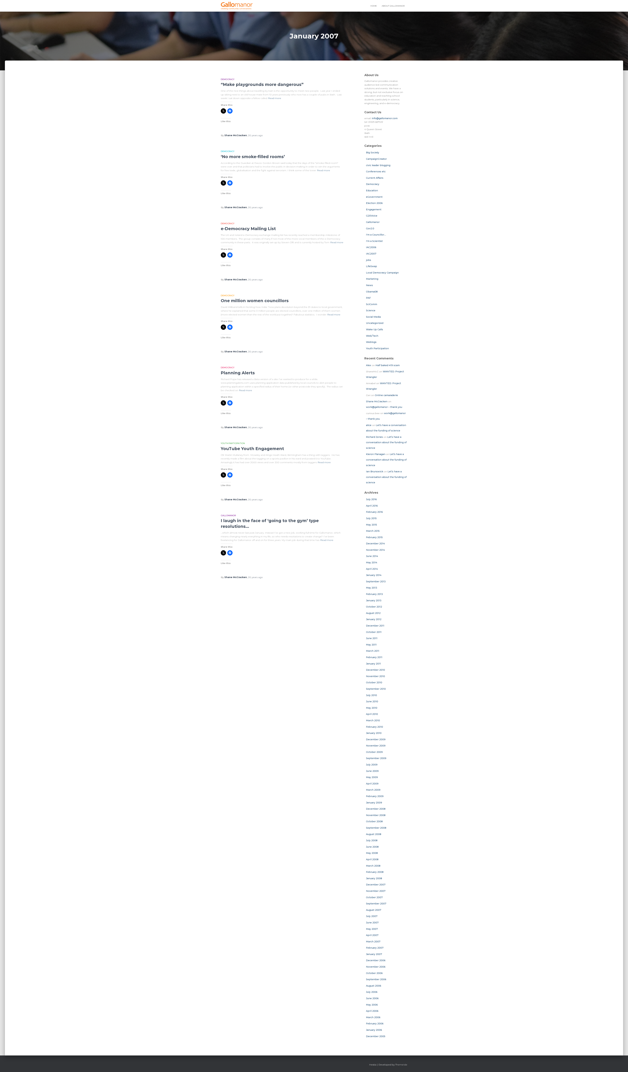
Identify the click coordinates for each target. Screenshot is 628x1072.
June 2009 (372, 771)
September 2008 (376, 827)
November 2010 (375, 676)
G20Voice (371, 215)
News (369, 285)
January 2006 (374, 1029)
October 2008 (374, 821)
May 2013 (371, 587)
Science (370, 310)
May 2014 (371, 562)
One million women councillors (255, 300)
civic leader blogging (378, 165)
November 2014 (375, 549)
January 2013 (373, 600)
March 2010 (373, 720)
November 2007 (375, 891)
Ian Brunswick (374, 471)
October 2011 (374, 632)
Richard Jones (374, 437)
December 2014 (375, 543)
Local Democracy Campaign (382, 272)
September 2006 (376, 979)
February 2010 (374, 726)
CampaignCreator (376, 158)
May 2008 (372, 853)
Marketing (372, 278)
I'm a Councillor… (376, 234)
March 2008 (373, 865)
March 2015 (373, 530)
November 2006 (375, 966)
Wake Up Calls (374, 329)
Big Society (372, 152)
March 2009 (373, 789)
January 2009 (374, 802)
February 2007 (375, 947)
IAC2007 (371, 253)
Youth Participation (233, 443)
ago (255, 135)
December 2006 (375, 960)
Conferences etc (376, 171)
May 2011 (371, 644)
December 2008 (375, 808)
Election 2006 (374, 203)
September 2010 (376, 688)
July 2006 (371, 991)
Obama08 (372, 291)
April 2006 (372, 1010)
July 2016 (371, 499)
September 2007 (376, 903)
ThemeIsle (401, 1064)
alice (368, 425)
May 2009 (372, 777)
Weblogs (371, 342)
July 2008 (371, 840)
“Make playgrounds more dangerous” (262, 84)
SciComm (371, 304)
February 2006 (375, 1023)
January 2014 (373, 575)
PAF (368, 297)
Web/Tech (372, 335)
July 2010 (371, 695)
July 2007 (371, 916)
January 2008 (374, 878)
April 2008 (372, 859)
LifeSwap (371, 266)
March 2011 (372, 650)
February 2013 (374, 594)
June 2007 (372, 922)
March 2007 (373, 941)
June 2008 (372, 846)
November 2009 (375, 745)
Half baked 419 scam (387, 365)
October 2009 (374, 752)
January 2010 (374, 733)
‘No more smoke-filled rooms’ (253, 156)
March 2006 (373, 1017)
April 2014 (372, 568)
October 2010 (374, 682)
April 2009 (372, 783)
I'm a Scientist (374, 241)
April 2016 (372, 505)
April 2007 (372, 935)
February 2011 (374, 657)
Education (372, 190)
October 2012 (374, 606)
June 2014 (372, 556)
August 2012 (373, 613)
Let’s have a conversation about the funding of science (386, 442)
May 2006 (372, 1004)
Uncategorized (374, 323)
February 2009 (375, 796)
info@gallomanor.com (385, 118)
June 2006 (372, 998)
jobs (368, 260)
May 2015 (371, 524)
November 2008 (375, 815)
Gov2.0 (370, 228)
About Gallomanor (393, 6)
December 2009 (375, 739)
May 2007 (372, 928)
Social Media (373, 316)
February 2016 (374, 511)
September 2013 (376, 581)
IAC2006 (371, 247)
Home (373, 6)
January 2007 (374, 954)
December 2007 (375, 884)
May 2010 (371, 707)
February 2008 (375, 872)
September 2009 (376, 758)
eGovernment (374, 196)
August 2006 (373, 985)
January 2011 (373, 663)
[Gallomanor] (236, 6)
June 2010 (372, 701)
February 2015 (374, 537)
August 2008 (373, 834)
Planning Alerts (238, 372)
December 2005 (375, 1036)
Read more (274, 98)
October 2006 (374, 973)
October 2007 (374, 897)
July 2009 (371, 764)
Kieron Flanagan (375, 454)
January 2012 (373, 619)
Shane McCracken (376, 401)
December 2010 (375, 669)
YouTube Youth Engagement (252, 448)
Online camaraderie (386, 395)
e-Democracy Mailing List (248, 228)
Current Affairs (374, 177)
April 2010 (372, 714)
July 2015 (371, 518)
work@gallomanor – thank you (384, 407)
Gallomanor (228, 515)
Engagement (373, 209)
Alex (368, 365)
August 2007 (373, 909)
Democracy (227, 79)
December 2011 (375, 625)
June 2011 (371, 638)
